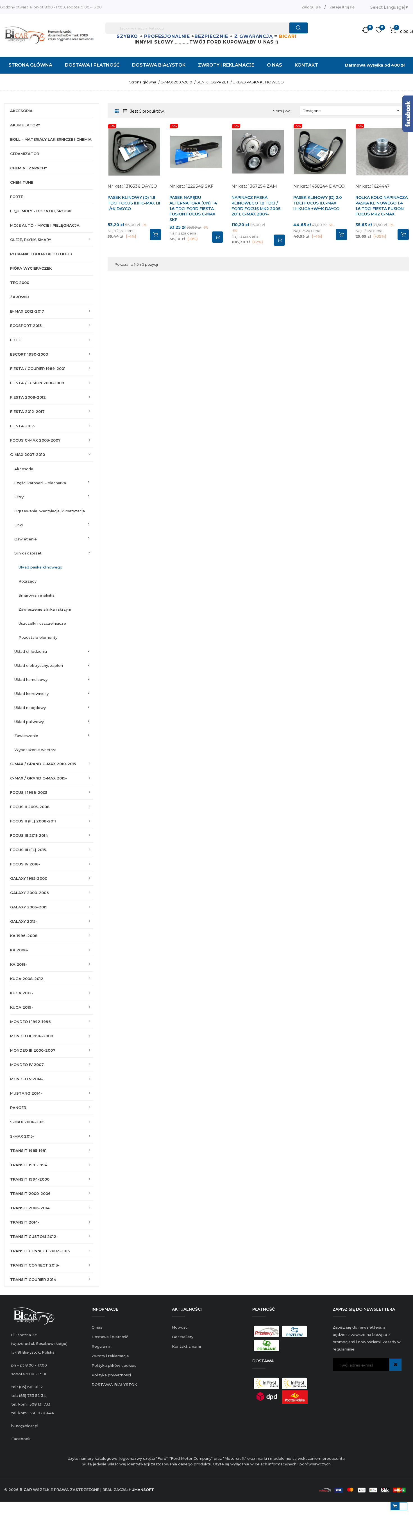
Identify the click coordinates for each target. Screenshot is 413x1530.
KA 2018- (18, 964)
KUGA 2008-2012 (26, 978)
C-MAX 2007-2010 (27, 454)
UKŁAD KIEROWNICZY (31, 693)
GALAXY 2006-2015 (28, 907)
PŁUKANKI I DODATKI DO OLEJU (41, 254)
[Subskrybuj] (395, 1364)
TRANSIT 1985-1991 (28, 1150)
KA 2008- (19, 950)
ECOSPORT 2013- (26, 325)
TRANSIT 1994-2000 (29, 1179)
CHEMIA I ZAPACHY (28, 168)
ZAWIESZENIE (26, 735)
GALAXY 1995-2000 (28, 878)
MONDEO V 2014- (26, 1079)
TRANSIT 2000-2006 (30, 1193)
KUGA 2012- (21, 993)
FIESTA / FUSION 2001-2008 (37, 383)
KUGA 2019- (21, 1007)
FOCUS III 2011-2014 (29, 835)
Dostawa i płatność (110, 1337)
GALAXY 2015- (23, 921)
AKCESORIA (21, 110)
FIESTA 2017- (22, 426)
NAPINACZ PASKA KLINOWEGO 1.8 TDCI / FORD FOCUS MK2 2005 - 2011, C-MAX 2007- (257, 206)
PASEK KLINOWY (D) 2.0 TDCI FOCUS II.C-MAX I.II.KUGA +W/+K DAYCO (317, 203)
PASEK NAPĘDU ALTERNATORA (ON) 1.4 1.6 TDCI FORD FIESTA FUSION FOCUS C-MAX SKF (193, 208)
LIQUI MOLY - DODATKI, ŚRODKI (40, 211)
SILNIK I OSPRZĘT (28, 553)
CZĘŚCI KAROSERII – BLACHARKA (40, 483)
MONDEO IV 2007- (27, 1064)
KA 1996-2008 (23, 935)
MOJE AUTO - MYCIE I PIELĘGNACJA (45, 225)
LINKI (18, 525)
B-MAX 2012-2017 (27, 311)
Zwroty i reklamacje (110, 1356)
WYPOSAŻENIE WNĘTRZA (35, 749)
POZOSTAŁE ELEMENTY (38, 637)
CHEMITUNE (21, 182)
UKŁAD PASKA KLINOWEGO (40, 567)
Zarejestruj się (342, 7)
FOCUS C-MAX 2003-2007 (35, 440)
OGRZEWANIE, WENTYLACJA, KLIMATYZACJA (49, 511)
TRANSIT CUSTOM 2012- (34, 1236)
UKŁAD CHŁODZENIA (30, 651)
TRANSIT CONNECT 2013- (35, 1265)
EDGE (15, 340)
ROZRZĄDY (28, 581)
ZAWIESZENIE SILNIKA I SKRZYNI (45, 609)
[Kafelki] (116, 111)
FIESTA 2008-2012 (28, 397)
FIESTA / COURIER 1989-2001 (37, 368)
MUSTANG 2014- (26, 1093)
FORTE (16, 196)
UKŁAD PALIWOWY (29, 721)
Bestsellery (182, 1337)
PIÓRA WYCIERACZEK (31, 268)
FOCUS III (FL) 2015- (28, 849)
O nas (97, 1327)
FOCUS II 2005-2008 (29, 806)
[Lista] (125, 111)
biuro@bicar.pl (24, 1426)
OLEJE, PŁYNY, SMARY (30, 239)
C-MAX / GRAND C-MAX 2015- (38, 778)
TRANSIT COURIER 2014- (34, 1279)
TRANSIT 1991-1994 (28, 1165)
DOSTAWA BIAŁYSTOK (114, 1384)
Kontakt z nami (186, 1346)
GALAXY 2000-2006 (29, 892)
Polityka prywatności (111, 1375)
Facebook (21, 1438)
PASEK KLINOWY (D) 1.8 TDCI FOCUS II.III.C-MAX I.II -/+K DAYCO (134, 203)
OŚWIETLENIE (25, 539)
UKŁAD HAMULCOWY (30, 679)
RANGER (18, 1107)
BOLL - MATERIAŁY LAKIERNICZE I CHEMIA (51, 139)
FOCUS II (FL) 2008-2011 (33, 821)
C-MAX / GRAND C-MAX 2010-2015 (43, 763)
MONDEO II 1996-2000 (31, 1036)
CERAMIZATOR (24, 153)
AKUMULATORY (25, 125)
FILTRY (19, 497)
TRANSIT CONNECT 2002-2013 (40, 1251)
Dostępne (352, 110)
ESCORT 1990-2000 (29, 354)
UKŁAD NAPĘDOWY (30, 707)
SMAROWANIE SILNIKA (37, 595)
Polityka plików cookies (114, 1365)
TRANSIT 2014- (24, 1222)
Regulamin (102, 1346)
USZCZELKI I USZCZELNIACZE (42, 623)
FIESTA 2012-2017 (27, 411)
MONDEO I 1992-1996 (30, 1021)
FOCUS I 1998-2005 (28, 792)
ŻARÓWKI (19, 297)
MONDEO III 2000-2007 (32, 1050)
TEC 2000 (19, 282)
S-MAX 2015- (22, 1136)
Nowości (180, 1327)
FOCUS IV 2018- (25, 864)
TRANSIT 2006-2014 (29, 1208)
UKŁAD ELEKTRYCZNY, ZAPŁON (38, 665)
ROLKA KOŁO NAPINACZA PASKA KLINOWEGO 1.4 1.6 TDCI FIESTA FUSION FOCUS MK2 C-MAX (381, 206)
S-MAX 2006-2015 (27, 1122)
